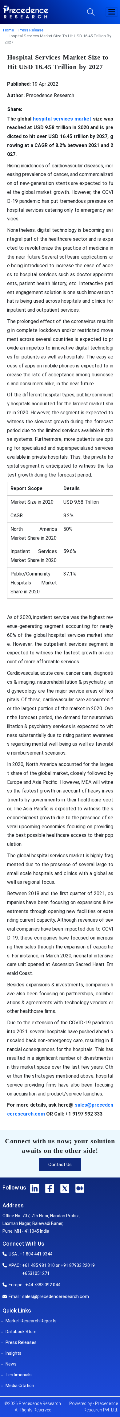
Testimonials (19, 1374)
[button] (112, 12)
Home (8, 30)
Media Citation (20, 1385)
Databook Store (21, 1331)
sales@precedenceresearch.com (55, 1296)
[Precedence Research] (25, 12)
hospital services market (62, 119)
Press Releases (21, 1342)
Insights (14, 1353)
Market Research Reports (31, 1320)
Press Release (30, 30)
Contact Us (60, 1164)
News (11, 1364)
